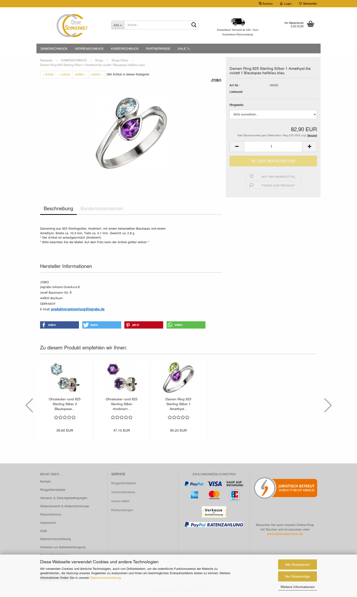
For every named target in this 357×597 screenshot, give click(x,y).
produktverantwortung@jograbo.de (78, 309)
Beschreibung (58, 208)
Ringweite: (237, 105)
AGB (43, 531)
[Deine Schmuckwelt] (72, 25)
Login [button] (287, 3)
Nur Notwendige (297, 576)
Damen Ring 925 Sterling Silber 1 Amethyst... (178, 404)
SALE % (184, 48)
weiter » (80, 74)
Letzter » (97, 74)
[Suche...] (194, 25)
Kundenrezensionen (101, 208)
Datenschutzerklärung (105, 578)
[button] (237, 146)
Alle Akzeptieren (297, 564)
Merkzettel (309, 3)
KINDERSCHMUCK (125, 48)
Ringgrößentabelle (52, 490)
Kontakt (45, 481)
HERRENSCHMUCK (89, 48)
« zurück (64, 74)
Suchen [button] (267, 3)
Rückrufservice (50, 514)
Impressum (48, 522)
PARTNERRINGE (158, 48)
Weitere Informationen (297, 587)
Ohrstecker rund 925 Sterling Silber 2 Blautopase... (65, 404)
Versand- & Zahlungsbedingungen (63, 498)
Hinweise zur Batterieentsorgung (62, 547)
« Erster (48, 74)
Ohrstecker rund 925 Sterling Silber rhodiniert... (121, 404)
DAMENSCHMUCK (54, 48)
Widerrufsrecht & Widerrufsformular (64, 506)
